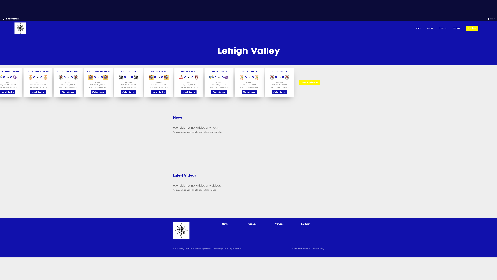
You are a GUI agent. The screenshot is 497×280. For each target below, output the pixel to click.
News (418, 28)
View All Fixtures (309, 82)
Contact (456, 28)
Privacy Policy (318, 249)
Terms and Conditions (301, 249)
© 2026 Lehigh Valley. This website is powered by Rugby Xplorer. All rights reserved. (208, 248)
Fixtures (442, 28)
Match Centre (8, 92)
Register (472, 28)
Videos (430, 28)
